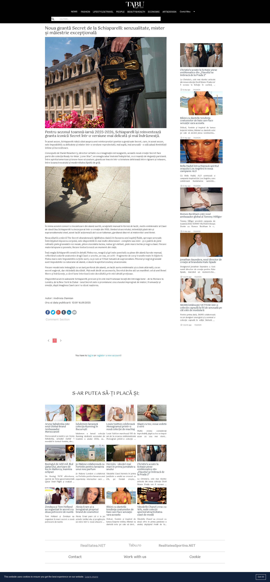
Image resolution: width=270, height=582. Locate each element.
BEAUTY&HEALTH (136, 11)
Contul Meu (188, 11)
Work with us (135, 557)
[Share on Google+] (58, 314)
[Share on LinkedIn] (69, 314)
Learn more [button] (91, 577)
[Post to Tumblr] (63, 314)
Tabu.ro (135, 545)
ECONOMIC (154, 11)
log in (90, 355)
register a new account (109, 355)
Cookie (195, 557)
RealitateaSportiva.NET (177, 545)
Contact (75, 557)
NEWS (74, 11)
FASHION (85, 11)
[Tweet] (53, 314)
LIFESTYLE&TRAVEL (103, 11)
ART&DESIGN (169, 11)
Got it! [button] (261, 577)
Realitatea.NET (93, 545)
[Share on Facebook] (47, 314)
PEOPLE (120, 11)
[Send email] (74, 314)
